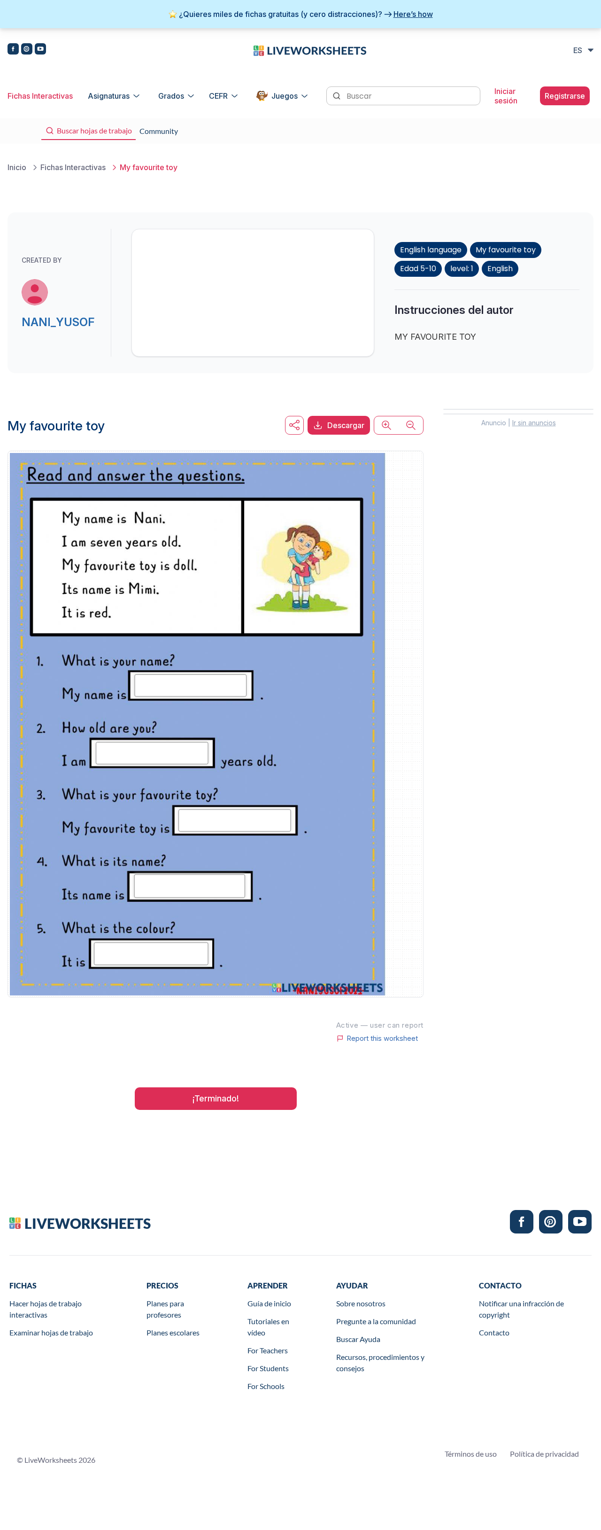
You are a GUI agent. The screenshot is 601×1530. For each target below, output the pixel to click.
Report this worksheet (382, 1038)
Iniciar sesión (505, 95)
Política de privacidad (544, 1453)
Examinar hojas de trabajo (51, 1332)
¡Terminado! (216, 1098)
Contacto (494, 1332)
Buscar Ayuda (358, 1339)
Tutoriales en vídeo (268, 1327)
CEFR (218, 96)
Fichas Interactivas (40, 96)
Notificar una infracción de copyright (521, 1309)
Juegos (284, 96)
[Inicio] (310, 50)
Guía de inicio (269, 1303)
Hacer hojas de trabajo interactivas (45, 1309)
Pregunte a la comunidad (376, 1321)
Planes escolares (173, 1332)
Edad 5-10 (418, 268)
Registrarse (565, 96)
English (500, 268)
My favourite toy (506, 249)
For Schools (266, 1386)
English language (431, 249)
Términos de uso (471, 1453)
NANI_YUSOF (58, 322)
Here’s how (413, 14)
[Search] (337, 95)
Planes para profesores (165, 1309)
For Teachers (267, 1350)
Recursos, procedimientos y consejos (380, 1362)
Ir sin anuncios (534, 423)
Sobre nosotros (360, 1303)
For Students (268, 1368)
